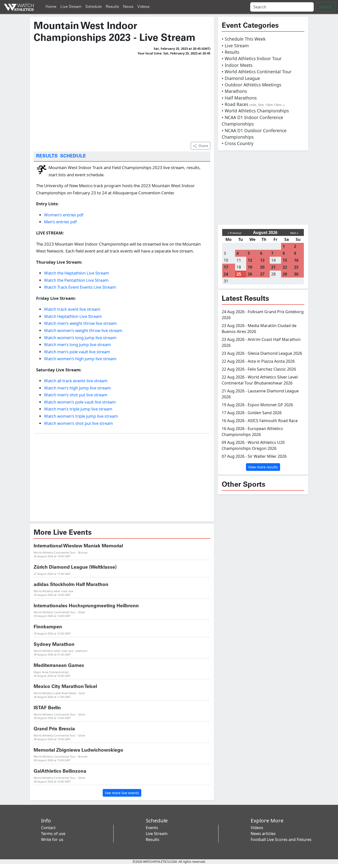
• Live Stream (235, 46)
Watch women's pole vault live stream (80, 402)
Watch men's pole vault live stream (77, 352)
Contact (48, 827)
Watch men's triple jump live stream (78, 409)
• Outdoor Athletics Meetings (251, 85)
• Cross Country (237, 143)
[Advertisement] (122, 97)
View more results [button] (263, 467)
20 (262, 267)
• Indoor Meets (237, 65)
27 (262, 274)
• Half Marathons (239, 98)
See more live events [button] (122, 792)
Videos (143, 7)
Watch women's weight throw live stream (83, 330)
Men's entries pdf (60, 222)
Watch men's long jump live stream (77, 344)
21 (273, 267)
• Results (230, 52)
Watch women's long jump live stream (80, 337)
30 (296, 274)
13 (262, 260)
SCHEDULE (73, 156)
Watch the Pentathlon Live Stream (76, 280)
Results (112, 7)
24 (226, 274)
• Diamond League (241, 78)
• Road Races (253, 104)
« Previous (234, 233)
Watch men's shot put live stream (75, 395)
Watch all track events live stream (76, 380)
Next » (294, 233)
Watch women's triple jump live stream (81, 416)
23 (296, 267)
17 (226, 267)
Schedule (93, 7)
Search (325, 7)
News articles (263, 833)
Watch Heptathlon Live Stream (73, 316)
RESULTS (47, 156)
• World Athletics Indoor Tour (252, 58)
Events (152, 827)
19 (250, 267)
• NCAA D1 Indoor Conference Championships (252, 120)
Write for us (52, 839)
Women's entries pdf (63, 215)
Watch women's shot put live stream (78, 423)
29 (285, 274)
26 (250, 274)
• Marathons (234, 91)
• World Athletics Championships (255, 111)
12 (250, 260)
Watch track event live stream (72, 309)
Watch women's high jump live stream (80, 358)
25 (239, 274)
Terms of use (53, 833)
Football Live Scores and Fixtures (281, 839)
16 (296, 260)
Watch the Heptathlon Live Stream (76, 273)
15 (285, 260)
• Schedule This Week (244, 39)
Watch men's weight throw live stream (80, 323)
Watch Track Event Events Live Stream (80, 287)
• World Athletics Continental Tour (256, 72)
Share (203, 145)
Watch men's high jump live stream (77, 388)
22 (285, 267)
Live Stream (70, 7)
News (128, 7)
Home (51, 7)
